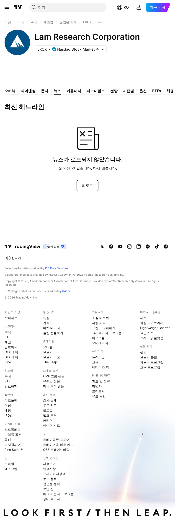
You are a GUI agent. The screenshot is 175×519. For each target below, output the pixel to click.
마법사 (97, 386)
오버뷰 (48, 347)
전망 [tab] (114, 90)
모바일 (9, 464)
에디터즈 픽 (100, 367)
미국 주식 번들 (53, 386)
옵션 (8, 439)
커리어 (48, 420)
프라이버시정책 (54, 474)
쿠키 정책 (50, 479)
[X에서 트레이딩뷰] (102, 246)
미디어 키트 (51, 425)
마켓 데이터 (51, 328)
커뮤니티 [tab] (74, 90)
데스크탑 (11, 469)
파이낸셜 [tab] (28, 90)
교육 (95, 362)
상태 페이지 (51, 499)
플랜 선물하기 (53, 333)
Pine (8, 362)
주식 (8, 332)
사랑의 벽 (99, 323)
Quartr (66, 291)
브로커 (48, 352)
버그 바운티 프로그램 (58, 494)
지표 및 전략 (101, 381)
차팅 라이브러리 (151, 323)
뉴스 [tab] (57, 90)
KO (126, 7)
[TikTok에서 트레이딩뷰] (157, 246)
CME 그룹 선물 (53, 376)
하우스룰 (98, 338)
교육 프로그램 (150, 367)
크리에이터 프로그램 (107, 333)
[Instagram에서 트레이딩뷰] (129, 246)
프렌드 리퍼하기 (103, 328)
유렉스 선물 (51, 381)
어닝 (8, 405)
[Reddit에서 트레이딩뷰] (166, 246)
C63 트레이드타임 (56, 450)
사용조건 (49, 464)
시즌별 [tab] (128, 90)
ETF (7, 337)
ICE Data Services (56, 268)
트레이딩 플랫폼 (151, 338)
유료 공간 (99, 396)
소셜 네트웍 (100, 318)
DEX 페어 (11, 357)
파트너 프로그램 (151, 362)
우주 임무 (50, 405)
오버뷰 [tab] (10, 90)
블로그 (48, 410)
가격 (46, 323)
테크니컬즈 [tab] (96, 90)
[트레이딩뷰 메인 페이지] (18, 7)
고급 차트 (147, 333)
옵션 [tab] (143, 90)
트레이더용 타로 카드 (58, 444)
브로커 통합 (148, 357)
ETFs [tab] (156, 90)
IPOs (8, 415)
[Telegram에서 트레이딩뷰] (147, 246)
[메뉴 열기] (6, 7)
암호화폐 (11, 347)
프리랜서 (98, 391)
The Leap (50, 362)
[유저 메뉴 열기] (138, 7)
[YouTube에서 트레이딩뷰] (120, 246)
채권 (8, 342)
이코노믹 (11, 400)
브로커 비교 (51, 357)
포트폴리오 (13, 429)
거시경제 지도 (15, 444)
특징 (46, 318)
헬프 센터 (50, 415)
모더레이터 (100, 343)
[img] (98, 49)
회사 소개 (50, 400)
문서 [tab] (44, 90)
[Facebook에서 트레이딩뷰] (111, 246)
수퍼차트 (11, 318)
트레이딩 (98, 357)
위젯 (143, 318)
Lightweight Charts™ (155, 328)
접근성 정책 (51, 484)
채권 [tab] (170, 90)
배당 (8, 410)
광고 (143, 352)
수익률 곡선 (13, 434)
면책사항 (49, 469)
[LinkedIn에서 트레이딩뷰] (138, 246)
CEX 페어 (11, 352)
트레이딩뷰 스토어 (56, 439)
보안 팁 (48, 489)
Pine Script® (14, 450)
